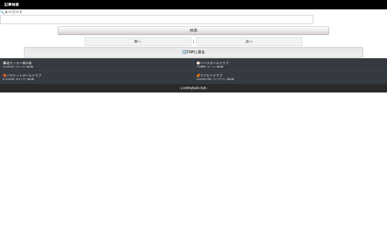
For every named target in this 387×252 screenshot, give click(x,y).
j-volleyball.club (193, 88)
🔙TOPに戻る (193, 52)
